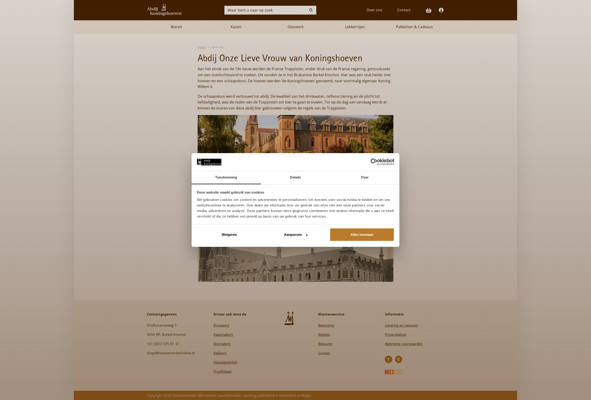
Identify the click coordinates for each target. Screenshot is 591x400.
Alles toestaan (361, 234)
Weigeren (229, 234)
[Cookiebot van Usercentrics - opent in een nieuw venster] (374, 161)
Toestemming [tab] (226, 177)
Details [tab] (295, 177)
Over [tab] (365, 177)
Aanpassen (293, 234)
